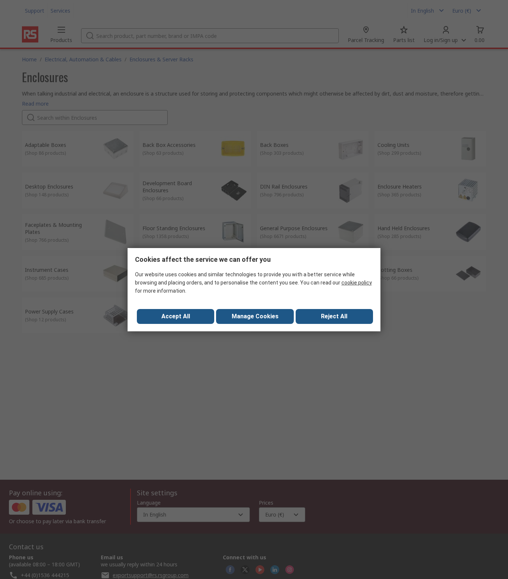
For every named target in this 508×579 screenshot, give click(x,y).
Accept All (175, 316)
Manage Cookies (255, 316)
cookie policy (356, 283)
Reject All (334, 316)
